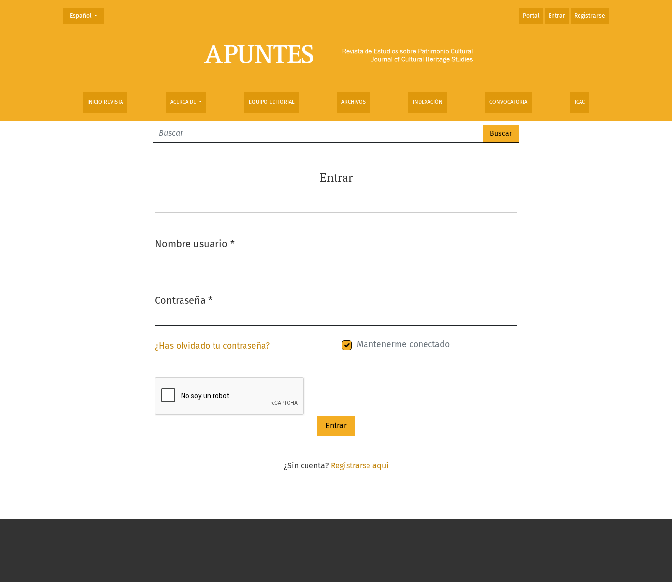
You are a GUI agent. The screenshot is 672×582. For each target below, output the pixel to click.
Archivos (353, 102)
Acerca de (184, 102)
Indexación (428, 102)
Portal (531, 15)
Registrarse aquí (360, 465)
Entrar (557, 15)
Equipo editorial (271, 102)
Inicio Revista (105, 102)
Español (86, 15)
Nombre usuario (195, 243)
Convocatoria (508, 102)
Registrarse (589, 15)
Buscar (501, 133)
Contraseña (184, 300)
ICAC (580, 102)
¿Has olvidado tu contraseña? (212, 346)
